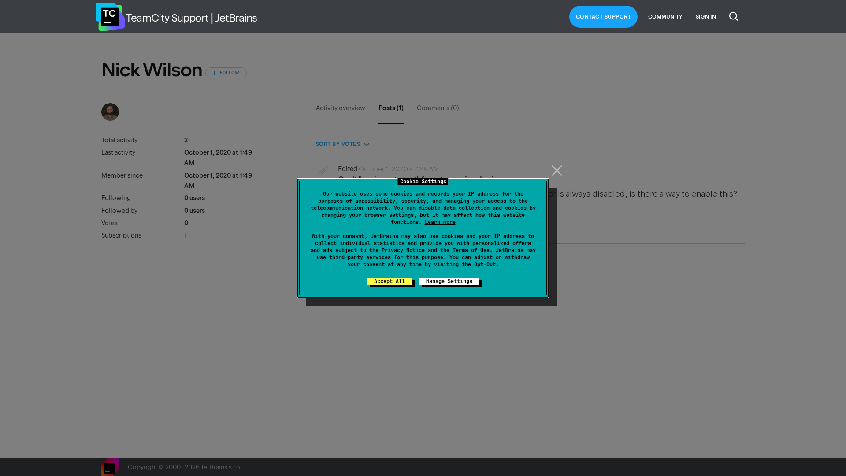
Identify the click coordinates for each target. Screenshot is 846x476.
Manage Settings (449, 281)
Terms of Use (471, 250)
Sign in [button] (706, 17)
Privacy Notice (403, 250)
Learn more (440, 222)
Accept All (389, 281)
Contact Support (603, 17)
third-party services (360, 257)
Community (665, 17)
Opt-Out (485, 264)
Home (110, 17)
